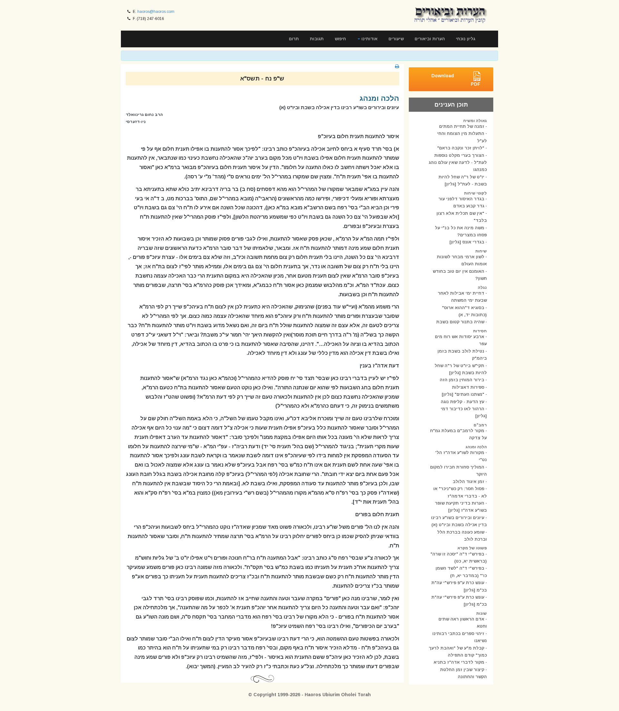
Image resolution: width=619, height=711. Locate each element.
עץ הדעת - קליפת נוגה (462, 401)
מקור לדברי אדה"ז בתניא (459, 662)
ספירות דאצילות (468, 387)
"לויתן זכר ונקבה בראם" (460, 148)
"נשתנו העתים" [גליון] (463, 394)
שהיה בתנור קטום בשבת (460, 321)
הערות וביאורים (430, 38)
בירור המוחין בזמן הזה (462, 379)
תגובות (317, 38)
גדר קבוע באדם (468, 206)
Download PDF (455, 80)
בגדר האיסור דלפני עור (461, 198)
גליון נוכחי (465, 38)
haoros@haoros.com (155, 11)
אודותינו (369, 38)
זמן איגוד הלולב (468, 481)
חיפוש (340, 38)
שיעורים (396, 38)
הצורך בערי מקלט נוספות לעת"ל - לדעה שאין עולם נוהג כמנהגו (458, 162)
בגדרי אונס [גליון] (466, 242)
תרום (294, 38)
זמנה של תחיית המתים (461, 126)
